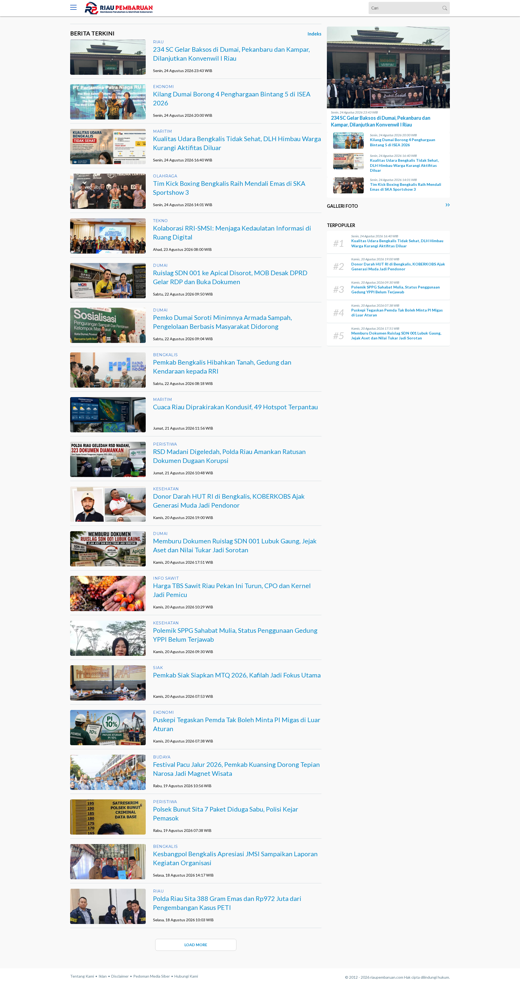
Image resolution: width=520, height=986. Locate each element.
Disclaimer (120, 976)
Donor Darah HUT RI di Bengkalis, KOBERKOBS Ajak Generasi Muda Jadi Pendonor (398, 266)
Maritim (162, 131)
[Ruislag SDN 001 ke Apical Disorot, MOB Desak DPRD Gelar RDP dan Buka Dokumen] (107, 290)
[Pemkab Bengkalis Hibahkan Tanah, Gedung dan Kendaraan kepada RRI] (107, 380)
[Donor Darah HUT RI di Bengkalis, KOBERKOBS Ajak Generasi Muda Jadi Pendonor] (107, 519)
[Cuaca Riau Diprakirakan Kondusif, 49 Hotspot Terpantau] (107, 424)
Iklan (103, 976)
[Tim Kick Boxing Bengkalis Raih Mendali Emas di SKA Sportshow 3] (107, 192)
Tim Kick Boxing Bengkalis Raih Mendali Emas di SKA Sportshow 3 (405, 187)
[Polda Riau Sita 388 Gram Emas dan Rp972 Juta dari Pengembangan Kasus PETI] (107, 916)
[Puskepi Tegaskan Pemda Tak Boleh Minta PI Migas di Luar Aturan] (107, 737)
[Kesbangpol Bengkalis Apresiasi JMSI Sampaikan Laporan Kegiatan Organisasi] (107, 867)
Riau (158, 42)
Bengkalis (165, 354)
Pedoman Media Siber (151, 976)
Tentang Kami (82, 976)
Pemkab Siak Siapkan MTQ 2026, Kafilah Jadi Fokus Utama (237, 675)
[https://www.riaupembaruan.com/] (118, 8)
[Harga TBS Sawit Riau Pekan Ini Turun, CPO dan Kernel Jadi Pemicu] (107, 605)
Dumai (160, 265)
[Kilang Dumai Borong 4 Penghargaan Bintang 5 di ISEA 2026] (107, 112)
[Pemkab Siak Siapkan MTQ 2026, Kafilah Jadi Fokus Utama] (107, 693)
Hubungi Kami (186, 976)
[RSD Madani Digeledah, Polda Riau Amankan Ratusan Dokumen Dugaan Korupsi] (107, 469)
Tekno (160, 220)
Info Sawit (165, 578)
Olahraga (165, 176)
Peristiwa (165, 444)
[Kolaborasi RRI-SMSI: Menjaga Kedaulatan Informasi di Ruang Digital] (107, 241)
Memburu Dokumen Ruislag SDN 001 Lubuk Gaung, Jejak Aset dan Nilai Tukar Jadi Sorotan (396, 335)
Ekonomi (163, 86)
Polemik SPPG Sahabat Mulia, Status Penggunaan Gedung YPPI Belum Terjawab (395, 289)
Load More (195, 944)
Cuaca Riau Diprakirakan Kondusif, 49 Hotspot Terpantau (235, 407)
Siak (158, 667)
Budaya (161, 757)
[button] (73, 8)
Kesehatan (166, 488)
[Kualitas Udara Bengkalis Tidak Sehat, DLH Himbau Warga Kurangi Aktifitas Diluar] (107, 156)
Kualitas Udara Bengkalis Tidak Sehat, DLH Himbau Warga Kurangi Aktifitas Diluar (404, 165)
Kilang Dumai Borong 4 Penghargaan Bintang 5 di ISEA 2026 (402, 142)
